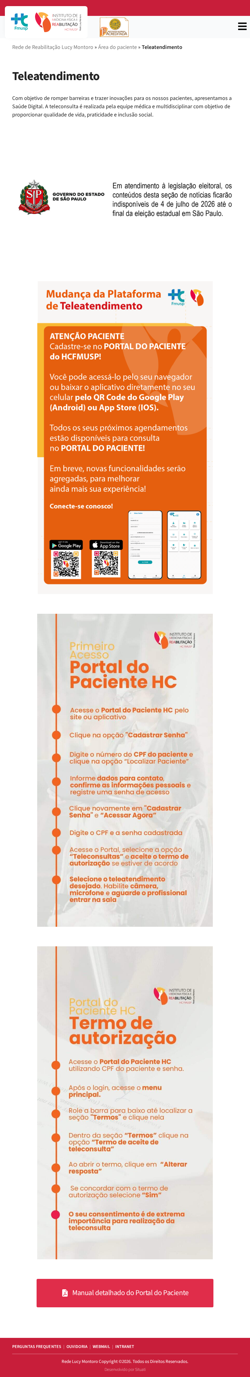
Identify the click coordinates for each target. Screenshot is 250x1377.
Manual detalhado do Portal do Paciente (130, 1292)
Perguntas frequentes (36, 1347)
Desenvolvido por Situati (125, 1370)
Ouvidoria (77, 1347)
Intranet (124, 1347)
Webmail (101, 1347)
